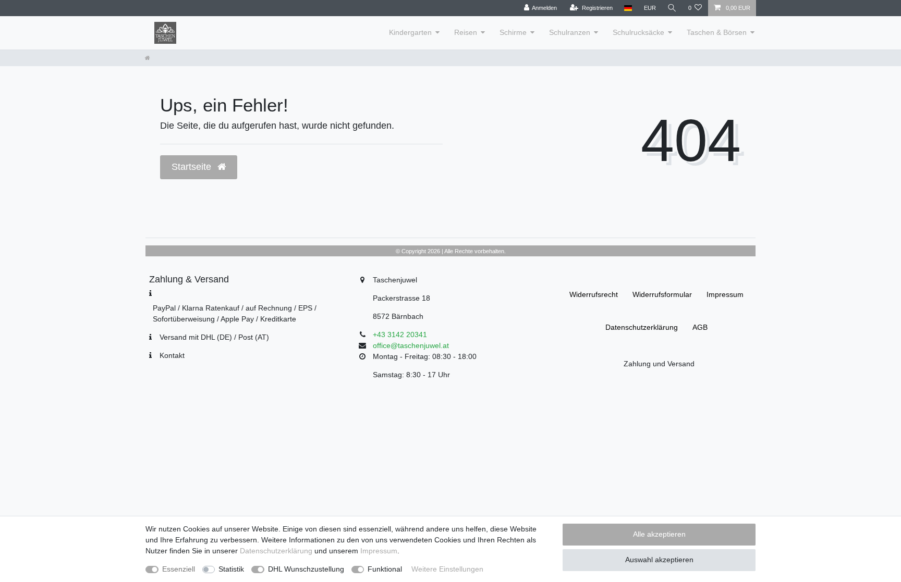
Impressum (725, 294)
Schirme (513, 32)
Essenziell (178, 569)
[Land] (628, 8)
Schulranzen (569, 32)
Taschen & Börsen (717, 32)
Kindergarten (410, 32)
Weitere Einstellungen (447, 569)
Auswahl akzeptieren (659, 559)
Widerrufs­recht (593, 294)
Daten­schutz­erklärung (641, 327)
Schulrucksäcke (638, 32)
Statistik (231, 569)
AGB (700, 327)
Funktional (385, 569)
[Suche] (672, 8)
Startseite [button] (193, 167)
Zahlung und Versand (659, 364)
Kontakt (172, 355)
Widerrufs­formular (662, 294)
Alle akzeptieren (659, 534)
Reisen (465, 32)
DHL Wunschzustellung (306, 569)
